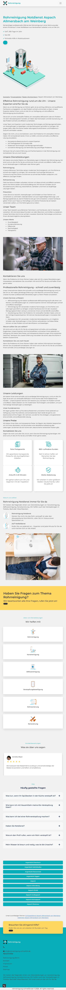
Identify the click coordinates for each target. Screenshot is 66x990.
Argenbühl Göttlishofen (33, 867)
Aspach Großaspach (33, 895)
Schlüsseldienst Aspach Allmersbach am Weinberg (42, 915)
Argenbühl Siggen (33, 876)
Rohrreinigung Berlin (11, 958)
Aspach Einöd (33, 890)
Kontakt (6, 961)
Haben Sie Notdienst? (15, 826)
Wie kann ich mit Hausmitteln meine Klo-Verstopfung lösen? (29, 806)
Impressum (7, 964)
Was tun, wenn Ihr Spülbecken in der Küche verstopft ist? (31, 796)
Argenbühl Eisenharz (33, 862)
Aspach (33, 881)
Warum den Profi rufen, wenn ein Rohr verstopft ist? (28, 835)
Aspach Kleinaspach (33, 899)
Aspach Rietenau (33, 904)
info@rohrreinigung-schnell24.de (17, 951)
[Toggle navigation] (60, 3)
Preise (5, 967)
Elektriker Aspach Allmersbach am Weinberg (33, 918)
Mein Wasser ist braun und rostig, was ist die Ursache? (29, 845)
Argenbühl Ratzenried (33, 872)
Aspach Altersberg (33, 885)
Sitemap (6, 969)
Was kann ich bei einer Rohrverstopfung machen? (28, 817)
